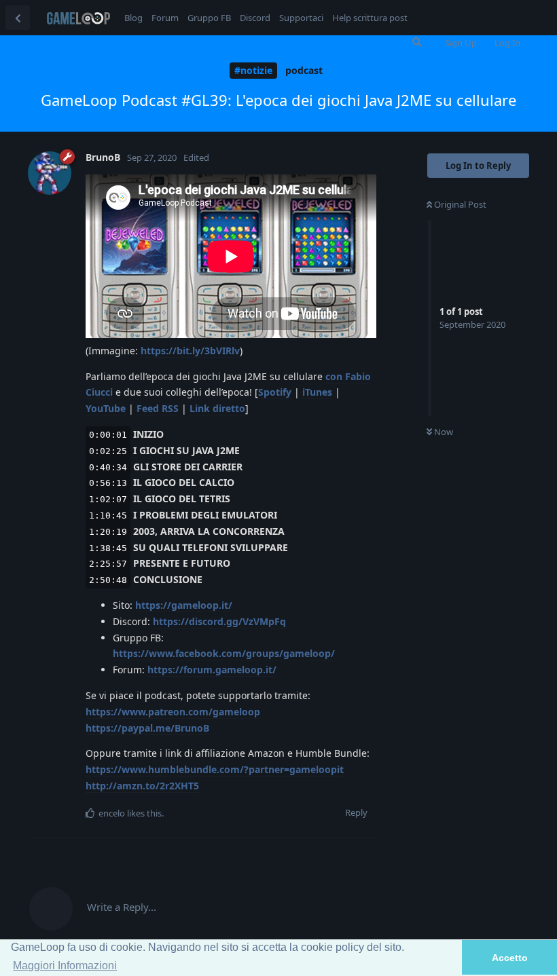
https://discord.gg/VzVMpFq (219, 621)
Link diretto (217, 408)
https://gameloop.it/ (183, 605)
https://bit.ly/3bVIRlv (190, 350)
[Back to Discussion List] (17, 17)
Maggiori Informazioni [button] (65, 965)
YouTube (106, 408)
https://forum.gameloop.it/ (211, 669)
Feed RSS (158, 408)
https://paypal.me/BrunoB (147, 727)
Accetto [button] (510, 957)
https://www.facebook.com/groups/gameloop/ (224, 653)
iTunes (317, 392)
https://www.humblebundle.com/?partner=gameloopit (215, 769)
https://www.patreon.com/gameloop (173, 711)
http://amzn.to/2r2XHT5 (142, 785)
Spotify (274, 392)
